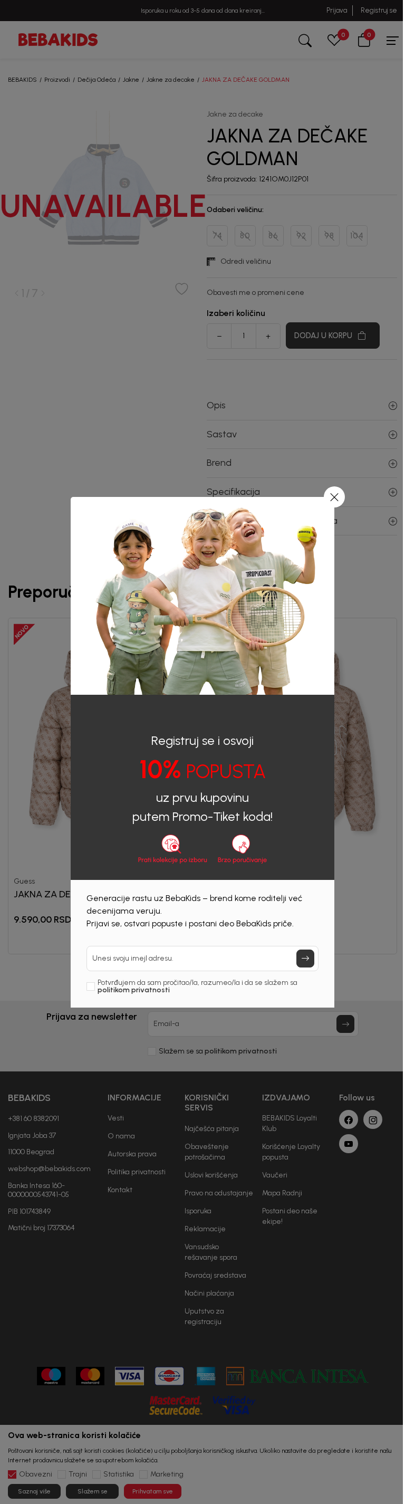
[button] (334, 496)
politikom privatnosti (134, 989)
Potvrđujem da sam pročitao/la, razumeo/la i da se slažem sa (197, 986)
